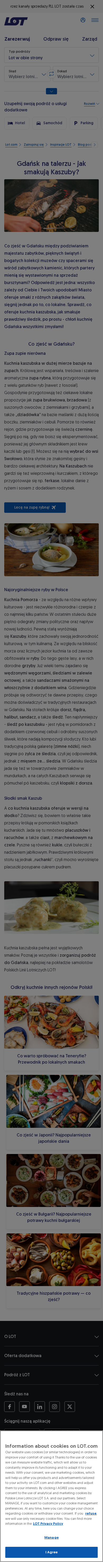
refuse (90, 1513)
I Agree (51, 1552)
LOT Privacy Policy (48, 1524)
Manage (51, 1537)
